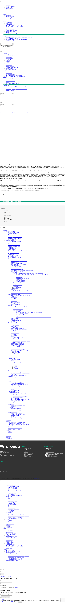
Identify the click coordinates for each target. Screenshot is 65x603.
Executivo (8, 54)
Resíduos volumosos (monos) (22, 313)
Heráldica (10, 431)
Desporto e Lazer (11, 348)
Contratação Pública (10, 40)
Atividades (15, 365)
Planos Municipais (11, 249)
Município (5, 53)
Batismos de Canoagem (18, 337)
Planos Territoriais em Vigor (18, 394)
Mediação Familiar (17, 287)
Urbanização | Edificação (16, 408)
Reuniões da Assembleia (13, 255)
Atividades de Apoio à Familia (17, 332)
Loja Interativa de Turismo (11, 20)
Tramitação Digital (19, 410)
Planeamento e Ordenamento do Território (19, 393)
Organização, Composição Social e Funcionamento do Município (19, 37)
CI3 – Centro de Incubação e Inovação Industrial (15, 26)
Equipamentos (8, 59)
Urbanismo (10, 407)
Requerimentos (11, 254)
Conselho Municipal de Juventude (17, 344)
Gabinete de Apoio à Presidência (14, 238)
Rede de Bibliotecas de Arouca (17, 362)
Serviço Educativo (14, 334)
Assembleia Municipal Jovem (16, 345)
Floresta (9, 381)
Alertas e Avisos (14, 406)
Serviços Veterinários (12, 412)
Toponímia (10, 432)
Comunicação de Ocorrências (11, 30)
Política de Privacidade (28, 456)
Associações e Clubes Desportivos (17, 356)
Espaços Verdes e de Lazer (16, 320)
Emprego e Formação (12, 370)
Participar (5, 28)
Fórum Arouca (14, 374)
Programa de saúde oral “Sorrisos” (23, 278)
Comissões (8, 60)
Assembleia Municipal (10, 55)
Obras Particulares (17, 409)
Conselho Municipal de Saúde (17, 267)
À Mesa (7, 535)
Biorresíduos (18, 311)
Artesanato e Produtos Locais (11, 536)
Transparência (6, 36)
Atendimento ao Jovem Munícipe (17, 343)
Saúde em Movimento (17, 285)
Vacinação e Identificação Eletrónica (18, 414)
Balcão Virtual (6, 34)
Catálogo (15, 367)
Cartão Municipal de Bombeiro (17, 263)
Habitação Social (14, 262)
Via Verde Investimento (10, 24)
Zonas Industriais (9, 22)
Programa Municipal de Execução (17, 383)
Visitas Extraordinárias (20, 280)
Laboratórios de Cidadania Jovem (17, 346)
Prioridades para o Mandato (13, 232)
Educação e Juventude (12, 322)
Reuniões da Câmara (12, 239)
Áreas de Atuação (9, 58)
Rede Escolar (13, 323)
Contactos (8, 13)
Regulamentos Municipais (13, 253)
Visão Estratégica (9, 540)
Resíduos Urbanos (17, 310)
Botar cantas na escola (17, 340)
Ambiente (10, 305)
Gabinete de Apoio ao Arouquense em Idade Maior (21, 295)
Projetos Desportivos (15, 351)
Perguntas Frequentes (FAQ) (16, 418)
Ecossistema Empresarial (10, 542)
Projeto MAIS (13, 298)
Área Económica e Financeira (14, 243)
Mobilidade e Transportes (13, 357)
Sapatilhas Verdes (16, 352)
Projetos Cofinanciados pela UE (14, 257)
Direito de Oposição (12, 248)
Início (4, 482)
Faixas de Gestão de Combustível (17, 386)
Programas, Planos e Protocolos (12, 38)
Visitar (4, 14)
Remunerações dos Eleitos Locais (15, 237)
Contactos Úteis (9, 438)
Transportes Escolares (15, 327)
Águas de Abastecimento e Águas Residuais (19, 306)
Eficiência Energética (15, 319)
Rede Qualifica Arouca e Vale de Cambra (19, 375)
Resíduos (12, 307)
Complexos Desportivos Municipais (18, 349)
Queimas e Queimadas (15, 388)
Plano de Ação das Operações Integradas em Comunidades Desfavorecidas (28, 273)
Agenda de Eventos (9, 18)
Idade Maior (13, 296)
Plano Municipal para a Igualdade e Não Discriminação (22, 270)
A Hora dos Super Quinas (18, 338)
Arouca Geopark (9, 15)
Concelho (7, 430)
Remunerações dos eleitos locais (14, 490)
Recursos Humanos (12, 251)
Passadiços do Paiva (10, 16)
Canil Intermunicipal (15, 415)
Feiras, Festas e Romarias (11, 534)
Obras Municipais (11, 391)
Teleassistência (19, 279)
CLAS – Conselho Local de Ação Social (21, 290)
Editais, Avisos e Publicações (14, 245)
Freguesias (8, 61)
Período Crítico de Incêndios (16, 382)
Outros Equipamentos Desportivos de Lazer (19, 350)
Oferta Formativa (14, 335)
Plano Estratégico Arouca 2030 (17, 397)
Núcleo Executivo (16, 291)
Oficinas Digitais (19, 277)
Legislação (13, 389)
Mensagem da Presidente (11, 231)
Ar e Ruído (13, 321)
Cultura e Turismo (11, 358)
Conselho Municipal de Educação (17, 328)
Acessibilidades (9, 23)
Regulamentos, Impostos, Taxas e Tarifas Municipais (16, 39)
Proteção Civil (11, 404)
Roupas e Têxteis (19, 315)
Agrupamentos (16, 325)
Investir (4, 21)
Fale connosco (16, 369)
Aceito (20, 601)
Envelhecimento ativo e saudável (14, 294)
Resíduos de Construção (18, 309)
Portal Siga (13, 401)
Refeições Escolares (15, 333)
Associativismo (14, 361)
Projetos (12, 336)
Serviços (7, 32)
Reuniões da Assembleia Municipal (15, 241)
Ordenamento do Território (13, 392)
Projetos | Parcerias (14, 272)
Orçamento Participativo (10, 31)
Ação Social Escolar (15, 265)
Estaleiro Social (19, 275)
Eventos (12, 354)
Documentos (15, 368)
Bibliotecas (15, 364)
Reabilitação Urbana (15, 398)
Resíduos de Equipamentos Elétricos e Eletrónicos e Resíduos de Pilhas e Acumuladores (33, 317)
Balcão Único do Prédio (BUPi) (17, 400)
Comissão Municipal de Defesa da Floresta (19, 384)
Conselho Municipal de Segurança (15, 426)
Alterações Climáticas (15, 318)
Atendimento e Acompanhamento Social (19, 261)
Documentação (9, 57)
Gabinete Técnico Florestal (16, 385)
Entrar (16, 587)
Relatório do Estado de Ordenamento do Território (21, 399)
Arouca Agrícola (14, 377)
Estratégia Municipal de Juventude (17, 342)
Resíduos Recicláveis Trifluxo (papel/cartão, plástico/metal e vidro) (29, 312)
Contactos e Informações (10, 537)
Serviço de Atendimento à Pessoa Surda (21, 283)
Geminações (8, 436)
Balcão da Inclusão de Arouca (17, 271)
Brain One (36, 478)
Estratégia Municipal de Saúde (17, 266)
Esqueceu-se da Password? (6, 576)
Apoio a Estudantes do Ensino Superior (18, 264)
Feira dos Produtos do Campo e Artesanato (19, 378)
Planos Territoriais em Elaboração (20, 396)
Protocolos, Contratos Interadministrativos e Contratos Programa (21, 250)
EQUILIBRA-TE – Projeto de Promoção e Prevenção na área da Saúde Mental (32, 274)
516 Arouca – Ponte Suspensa (12, 17)
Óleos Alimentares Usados (21, 314)
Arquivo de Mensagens (12, 234)
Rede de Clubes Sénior (20, 281)
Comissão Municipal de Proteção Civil (18, 405)
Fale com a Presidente (10, 29)
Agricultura (10, 376)
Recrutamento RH (50, 452)
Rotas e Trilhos (16, 353)
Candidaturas (13, 402)
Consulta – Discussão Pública (14, 246)
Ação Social (10, 259)
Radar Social (15, 288)
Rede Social (13, 289)
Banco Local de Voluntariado (19, 282)
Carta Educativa (14, 326)
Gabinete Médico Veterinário (16, 413)
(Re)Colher (15, 286)
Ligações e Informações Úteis (17, 417)
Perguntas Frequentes (15, 390)
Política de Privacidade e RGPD (7, 601)
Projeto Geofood (14, 380)
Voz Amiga (13, 303)
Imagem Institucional (10, 434)
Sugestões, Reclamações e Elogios (12, 33)
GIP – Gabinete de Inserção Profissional (14, 25)
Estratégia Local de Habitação (17, 269)
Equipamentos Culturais (15, 359)
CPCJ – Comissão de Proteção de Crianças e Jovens (21, 293)
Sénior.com (13, 299)
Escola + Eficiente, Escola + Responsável (21, 341)
